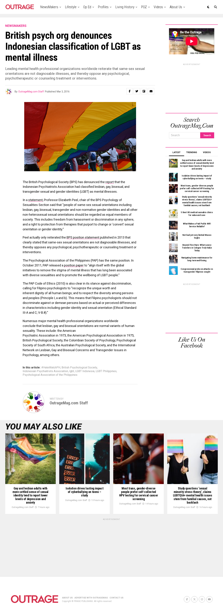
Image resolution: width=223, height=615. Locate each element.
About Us (176, 7)
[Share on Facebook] (129, 91)
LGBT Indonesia (84, 371)
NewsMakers (49, 7)
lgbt (71, 371)
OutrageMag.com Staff (31, 91)
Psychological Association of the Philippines (50, 374)
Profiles (103, 7)
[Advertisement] (192, 88)
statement (35, 200)
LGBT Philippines (106, 371)
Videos (158, 7)
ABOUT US (67, 598)
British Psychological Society (79, 367)
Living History (124, 7)
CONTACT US (116, 598)
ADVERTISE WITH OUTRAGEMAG (91, 598)
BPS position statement (83, 237)
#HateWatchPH (50, 367)
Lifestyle (70, 7)
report (109, 182)
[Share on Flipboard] (144, 91)
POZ (144, 7)
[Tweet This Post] (137, 91)
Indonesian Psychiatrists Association (45, 371)
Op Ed (87, 7)
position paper (74, 265)
